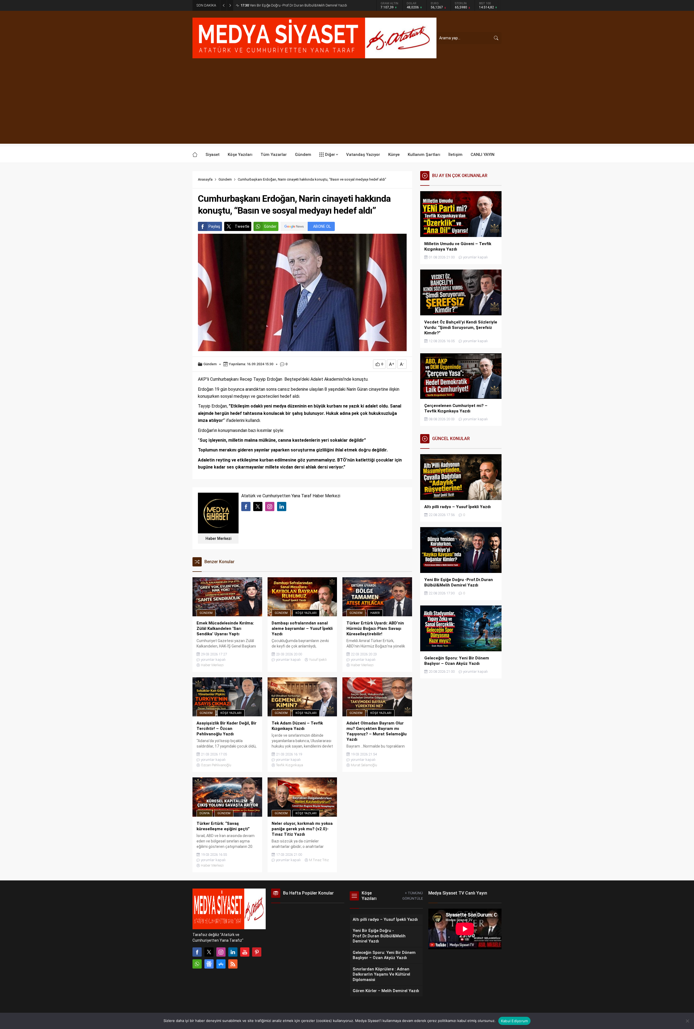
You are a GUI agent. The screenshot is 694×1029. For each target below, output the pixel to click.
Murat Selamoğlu (364, 765)
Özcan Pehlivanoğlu (216, 765)
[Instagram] (221, 952)
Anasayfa (205, 179)
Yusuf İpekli (318, 660)
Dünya (205, 813)
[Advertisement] (347, 106)
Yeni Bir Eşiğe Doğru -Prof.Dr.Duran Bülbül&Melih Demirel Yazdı (293, 5)
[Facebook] (197, 952)
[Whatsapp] (197, 964)
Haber (375, 613)
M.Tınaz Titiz (319, 860)
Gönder (270, 226)
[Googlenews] (209, 964)
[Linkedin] (232, 952)
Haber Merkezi (218, 538)
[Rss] (232, 964)
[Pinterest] (256, 952)
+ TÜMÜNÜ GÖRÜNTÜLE (412, 895)
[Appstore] (221, 964)
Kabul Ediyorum (514, 1021)
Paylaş (214, 226)
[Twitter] (209, 952)
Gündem (225, 179)
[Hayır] (687, 1021)
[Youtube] (244, 952)
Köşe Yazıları (306, 613)
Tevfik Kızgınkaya (289, 765)
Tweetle (242, 226)
